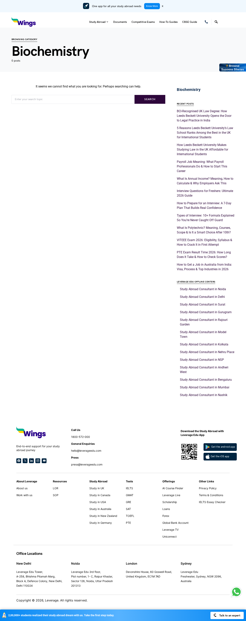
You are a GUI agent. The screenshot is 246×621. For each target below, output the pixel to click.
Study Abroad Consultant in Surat (202, 304)
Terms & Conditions (211, 495)
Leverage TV (170, 529)
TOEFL (130, 515)
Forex (165, 515)
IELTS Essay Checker (212, 502)
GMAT (129, 495)
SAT (128, 509)
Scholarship (169, 502)
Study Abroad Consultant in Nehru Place (207, 352)
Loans (166, 509)
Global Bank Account (175, 522)
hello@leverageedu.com (86, 450)
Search (149, 99)
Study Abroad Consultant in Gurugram (206, 312)
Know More (152, 6)
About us (21, 488)
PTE (128, 522)
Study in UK (96, 488)
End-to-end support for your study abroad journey (38, 448)
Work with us (24, 495)
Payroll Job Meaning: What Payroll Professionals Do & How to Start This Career (202, 166)
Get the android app (223, 446)
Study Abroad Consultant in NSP (202, 360)
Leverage (51, 600)
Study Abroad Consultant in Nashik (203, 395)
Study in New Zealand (103, 515)
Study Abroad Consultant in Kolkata (204, 344)
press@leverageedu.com (86, 464)
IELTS (129, 488)
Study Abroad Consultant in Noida (203, 289)
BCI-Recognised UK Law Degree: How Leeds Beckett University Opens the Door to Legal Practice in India (204, 115)
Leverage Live (171, 495)
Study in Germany (100, 522)
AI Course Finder (172, 488)
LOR (55, 488)
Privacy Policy (208, 488)
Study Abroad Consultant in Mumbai (204, 387)
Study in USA (97, 502)
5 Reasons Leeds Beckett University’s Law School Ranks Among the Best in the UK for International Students (205, 132)
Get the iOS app (220, 456)
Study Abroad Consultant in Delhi (202, 297)
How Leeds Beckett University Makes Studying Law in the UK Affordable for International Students (202, 149)
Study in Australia (100, 509)
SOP (55, 495)
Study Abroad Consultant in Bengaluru (206, 379)
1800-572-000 (80, 436)
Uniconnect (169, 536)
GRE (128, 502)
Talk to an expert (229, 615)
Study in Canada (99, 495)
